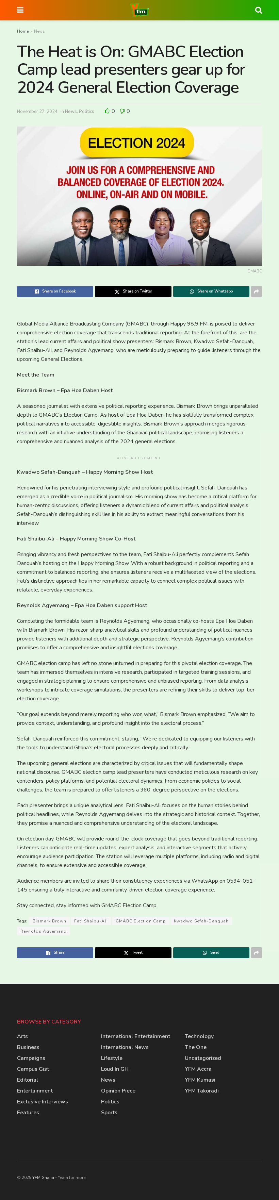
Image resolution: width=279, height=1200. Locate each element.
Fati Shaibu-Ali (91, 921)
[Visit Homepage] (139, 10)
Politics (86, 112)
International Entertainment (135, 1036)
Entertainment (35, 1091)
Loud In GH (115, 1069)
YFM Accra (198, 1069)
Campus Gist (33, 1069)
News (39, 31)
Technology (199, 1036)
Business (28, 1047)
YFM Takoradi (202, 1091)
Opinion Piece (118, 1091)
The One (196, 1047)
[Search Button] (258, 10)
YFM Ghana (43, 1177)
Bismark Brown (49, 921)
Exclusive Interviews (42, 1101)
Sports (109, 1112)
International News (125, 1047)
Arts (22, 1036)
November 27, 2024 (37, 112)
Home (23, 31)
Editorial (27, 1080)
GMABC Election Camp (141, 921)
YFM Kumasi (200, 1080)
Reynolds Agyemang (43, 931)
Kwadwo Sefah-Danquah (201, 921)
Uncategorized (203, 1058)
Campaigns (31, 1058)
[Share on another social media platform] (256, 291)
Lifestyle (111, 1058)
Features (28, 1112)
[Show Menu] (20, 10)
